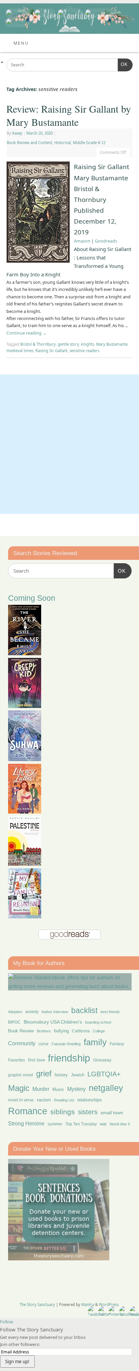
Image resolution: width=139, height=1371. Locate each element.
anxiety (31, 1011)
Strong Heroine (26, 1123)
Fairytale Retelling (66, 1044)
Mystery (76, 1089)
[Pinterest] (69, 13)
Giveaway (102, 1060)
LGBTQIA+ (104, 1074)
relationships (89, 1099)
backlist (84, 1010)
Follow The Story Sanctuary (31, 1329)
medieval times (19, 350)
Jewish (77, 1074)
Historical (62, 142)
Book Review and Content (29, 142)
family (95, 1042)
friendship (69, 1058)
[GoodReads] (99, 13)
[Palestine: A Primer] (24, 864)
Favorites (16, 1060)
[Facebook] (17, 13)
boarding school (98, 1022)
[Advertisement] (69, 444)
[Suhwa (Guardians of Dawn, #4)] (24, 759)
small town (112, 1112)
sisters (88, 1112)
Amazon (82, 241)
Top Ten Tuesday (81, 1124)
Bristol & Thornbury (38, 344)
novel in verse (21, 1100)
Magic (18, 1088)
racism (44, 1099)
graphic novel (20, 1075)
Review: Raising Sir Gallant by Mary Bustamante (68, 115)
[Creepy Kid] (24, 706)
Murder (40, 1089)
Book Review (21, 1030)
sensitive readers (84, 350)
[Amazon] (16, 22)
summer (55, 1124)
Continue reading (26, 333)
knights (87, 344)
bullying (61, 1030)
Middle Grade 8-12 (89, 142)
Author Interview (54, 1012)
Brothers (44, 1031)
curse (43, 1044)
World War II (120, 1124)
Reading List (64, 1100)
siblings (62, 1112)
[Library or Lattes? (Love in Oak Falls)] (24, 812)
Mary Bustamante (112, 344)
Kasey (17, 133)
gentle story (68, 344)
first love (36, 1060)
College (99, 1031)
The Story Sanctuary (37, 1304)
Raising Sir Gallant (51, 350)
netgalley (106, 1088)
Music (58, 1089)
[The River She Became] (24, 653)
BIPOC (14, 1022)
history (61, 1074)
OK (123, 64)
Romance (27, 1111)
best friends (110, 1012)
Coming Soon (31, 598)
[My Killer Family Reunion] (24, 916)
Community (21, 1043)
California (81, 1031)
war (103, 1124)
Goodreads (106, 241)
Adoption (15, 1012)
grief (44, 1073)
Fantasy (117, 1044)
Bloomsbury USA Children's (53, 1022)
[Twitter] (43, 13)
